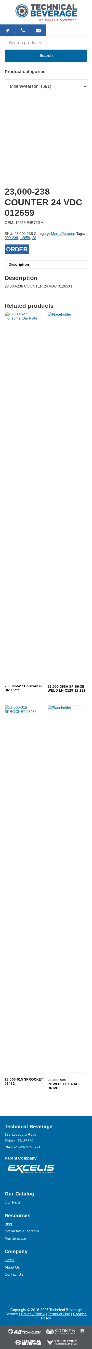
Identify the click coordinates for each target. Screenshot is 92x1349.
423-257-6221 (29, 1147)
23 (34, 238)
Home (10, 1260)
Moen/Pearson (63, 234)
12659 (25, 238)
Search (46, 56)
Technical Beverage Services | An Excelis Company (46, 12)
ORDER (16, 249)
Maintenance (15, 1238)
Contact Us (14, 1274)
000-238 (11, 238)
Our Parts (13, 1202)
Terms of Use (59, 1314)
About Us (12, 1267)
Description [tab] (19, 264)
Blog (8, 1224)
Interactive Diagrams (22, 1231)
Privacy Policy (33, 1314)
